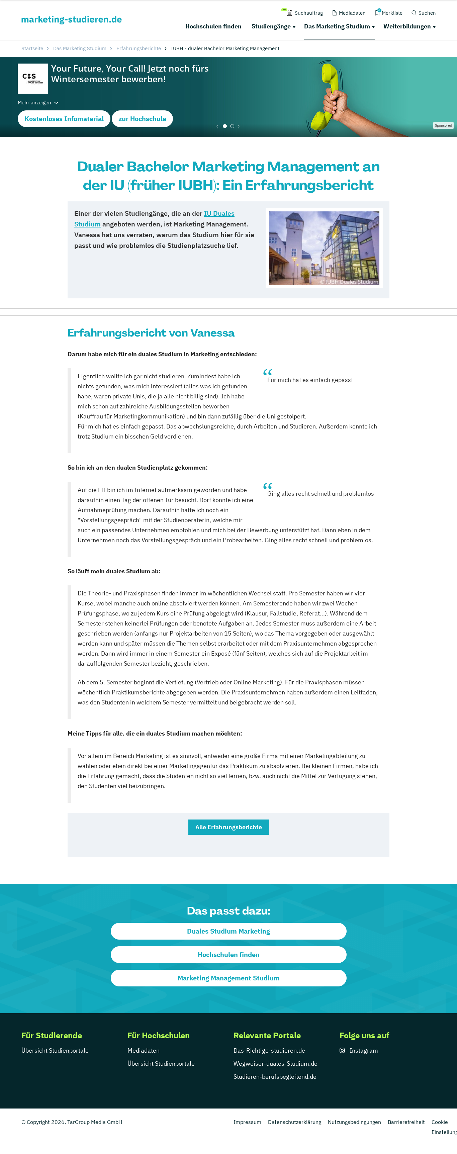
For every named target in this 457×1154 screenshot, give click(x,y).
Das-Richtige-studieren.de (269, 1050)
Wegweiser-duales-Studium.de (275, 1063)
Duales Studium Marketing (228, 931)
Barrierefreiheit (406, 1122)
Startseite (32, 48)
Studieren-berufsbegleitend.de (275, 1076)
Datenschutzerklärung (294, 1122)
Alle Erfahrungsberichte (228, 827)
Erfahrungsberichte (138, 48)
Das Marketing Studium (337, 26)
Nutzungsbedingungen (354, 1122)
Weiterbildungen (407, 26)
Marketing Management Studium (229, 977)
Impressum (247, 1122)
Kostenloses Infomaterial (64, 118)
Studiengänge (271, 26)
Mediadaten (143, 1050)
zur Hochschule (142, 118)
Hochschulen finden (213, 26)
